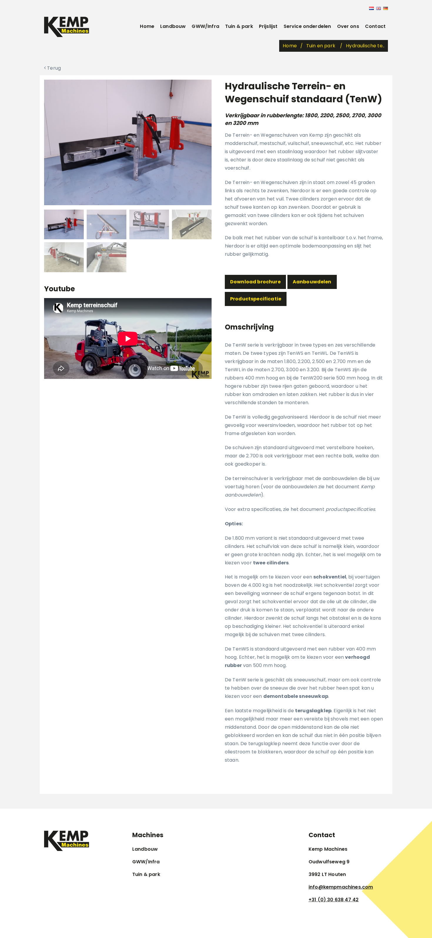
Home (147, 26)
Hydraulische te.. (365, 45)
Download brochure (255, 281)
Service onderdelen (307, 26)
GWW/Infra (205, 26)
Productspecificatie (255, 298)
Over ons (348, 26)
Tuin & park (239, 26)
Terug (53, 68)
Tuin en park (321, 45)
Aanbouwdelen (312, 281)
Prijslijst (268, 26)
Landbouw (173, 26)
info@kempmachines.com (341, 887)
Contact (375, 26)
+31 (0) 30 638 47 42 (334, 899)
